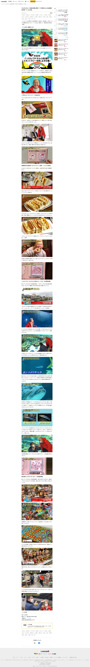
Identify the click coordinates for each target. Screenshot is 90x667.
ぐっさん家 (28, 618)
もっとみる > (66, 37)
